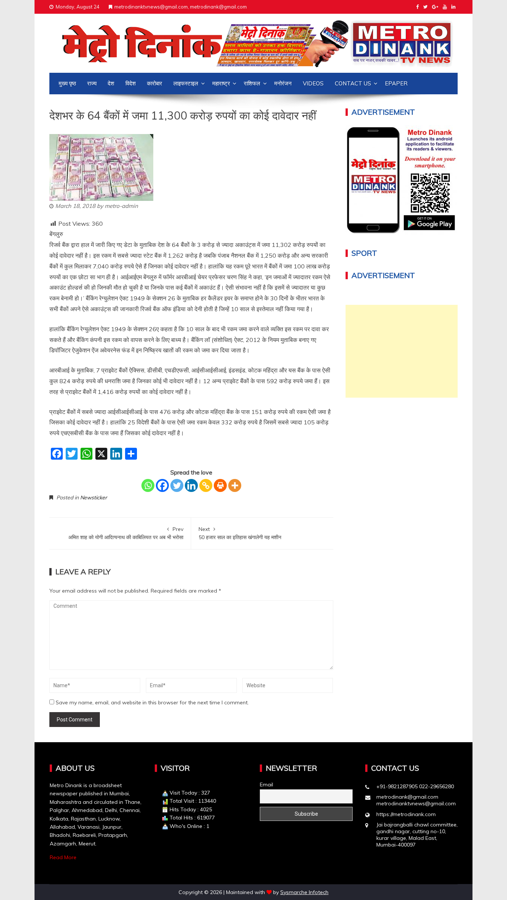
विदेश (130, 83)
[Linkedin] (191, 485)
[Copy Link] (205, 485)
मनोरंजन (283, 83)
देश (111, 83)
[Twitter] (176, 485)
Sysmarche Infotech (304, 892)
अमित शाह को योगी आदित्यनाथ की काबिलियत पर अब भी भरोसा (125, 533)
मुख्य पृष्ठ (67, 83)
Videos (313, 83)
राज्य (92, 83)
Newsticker (93, 497)
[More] (234, 485)
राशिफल (252, 83)
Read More (63, 857)
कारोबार (154, 83)
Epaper (396, 83)
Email (266, 784)
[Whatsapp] (147, 485)
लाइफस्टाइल (185, 83)
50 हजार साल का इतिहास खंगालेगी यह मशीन (240, 533)
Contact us (353, 83)
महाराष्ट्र (221, 83)
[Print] (220, 485)
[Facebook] (162, 485)
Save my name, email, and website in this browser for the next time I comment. (152, 702)
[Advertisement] (402, 351)
